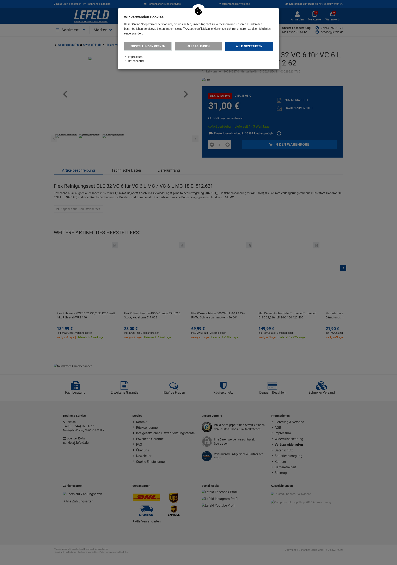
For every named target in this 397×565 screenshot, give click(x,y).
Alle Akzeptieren (249, 46)
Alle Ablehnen (198, 46)
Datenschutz (136, 61)
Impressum (135, 56)
